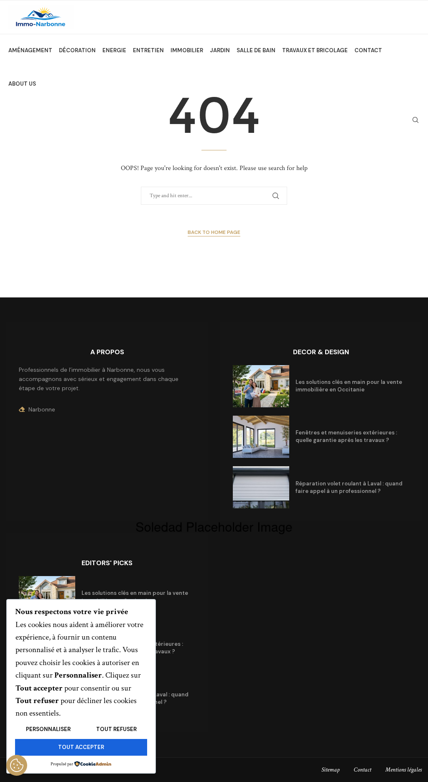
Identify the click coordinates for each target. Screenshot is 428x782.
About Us (22, 83)
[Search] (415, 120)
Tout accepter (81, 747)
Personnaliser (48, 729)
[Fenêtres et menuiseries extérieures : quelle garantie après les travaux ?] (261, 437)
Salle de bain (256, 50)
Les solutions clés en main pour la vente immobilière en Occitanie (349, 385)
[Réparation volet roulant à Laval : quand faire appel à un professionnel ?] (261, 487)
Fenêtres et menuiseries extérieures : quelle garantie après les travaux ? (346, 436)
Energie (114, 50)
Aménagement (30, 50)
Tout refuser (116, 729)
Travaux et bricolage (315, 50)
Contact (368, 50)
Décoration (77, 50)
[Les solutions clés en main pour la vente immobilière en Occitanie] (261, 386)
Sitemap (330, 770)
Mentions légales (403, 770)
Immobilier (187, 50)
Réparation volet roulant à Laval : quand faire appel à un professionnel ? (349, 487)
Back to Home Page (214, 232)
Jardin (220, 50)
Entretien (148, 50)
